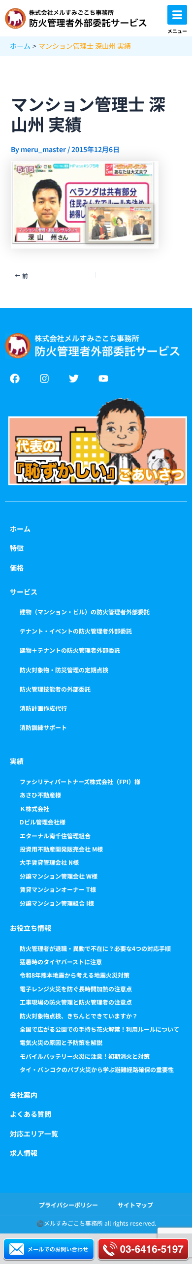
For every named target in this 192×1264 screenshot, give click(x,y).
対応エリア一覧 (34, 1133)
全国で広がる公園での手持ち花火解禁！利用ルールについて (99, 1029)
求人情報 (23, 1153)
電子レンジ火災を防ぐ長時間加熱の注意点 (76, 988)
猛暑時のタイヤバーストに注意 (61, 961)
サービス (23, 592)
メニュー (177, 30)
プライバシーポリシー (68, 1205)
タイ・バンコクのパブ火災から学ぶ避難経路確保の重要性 (97, 1069)
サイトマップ (135, 1205)
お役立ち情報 (30, 928)
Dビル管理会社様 (42, 822)
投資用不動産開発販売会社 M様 (61, 849)
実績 (17, 761)
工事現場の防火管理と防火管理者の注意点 (76, 1002)
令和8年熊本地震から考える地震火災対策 (74, 975)
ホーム (20, 529)
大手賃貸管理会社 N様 (49, 862)
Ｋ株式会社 (34, 808)
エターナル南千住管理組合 (55, 835)
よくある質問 (30, 1114)
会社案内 (23, 1095)
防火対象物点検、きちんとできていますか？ (79, 1015)
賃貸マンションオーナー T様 (58, 889)
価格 (17, 567)
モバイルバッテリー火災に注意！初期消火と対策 (85, 1056)
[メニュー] (177, 15)
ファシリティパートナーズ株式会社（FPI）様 (80, 781)
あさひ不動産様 (40, 794)
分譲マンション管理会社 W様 (58, 876)
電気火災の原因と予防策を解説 (61, 1042)
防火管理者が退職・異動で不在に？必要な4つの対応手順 (95, 948)
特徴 (17, 548)
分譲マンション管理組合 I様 (57, 903)
